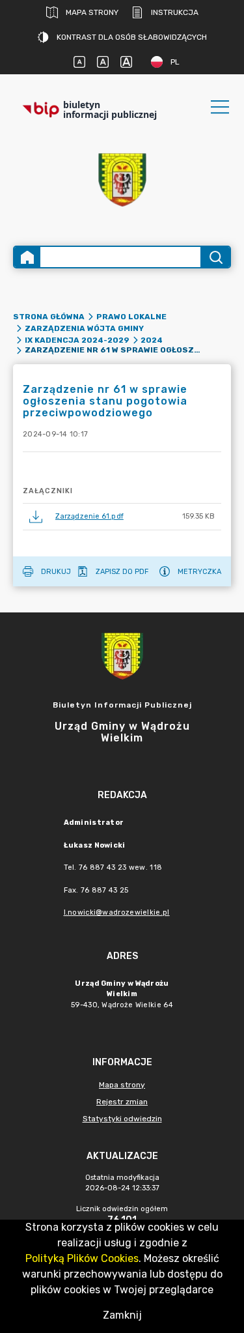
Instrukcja (174, 12)
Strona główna (49, 316)
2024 (152, 340)
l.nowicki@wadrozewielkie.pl (117, 912)
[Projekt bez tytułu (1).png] (122, 180)
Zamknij (122, 1315)
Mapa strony (92, 12)
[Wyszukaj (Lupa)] (215, 257)
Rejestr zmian (122, 1101)
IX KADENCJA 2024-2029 (77, 340)
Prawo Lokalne (131, 316)
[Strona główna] (27, 257)
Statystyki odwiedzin (122, 1118)
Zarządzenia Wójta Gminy (84, 328)
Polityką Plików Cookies (82, 1258)
